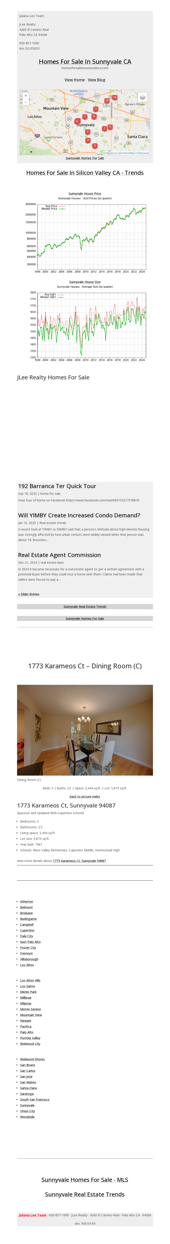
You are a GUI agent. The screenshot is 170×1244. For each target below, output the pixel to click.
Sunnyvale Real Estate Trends (85, 606)
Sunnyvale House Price (85, 193)
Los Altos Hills (30, 980)
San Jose (26, 1076)
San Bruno (27, 1065)
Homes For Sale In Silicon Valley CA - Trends (85, 173)
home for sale (50, 493)
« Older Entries (28, 594)
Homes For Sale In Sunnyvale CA (85, 61)
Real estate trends (52, 523)
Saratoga (27, 1094)
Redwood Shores (32, 1059)
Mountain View (31, 1015)
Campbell (26, 924)
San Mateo (28, 1082)
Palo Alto (26, 1032)
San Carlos (27, 1071)
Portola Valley (30, 1038)
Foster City (28, 947)
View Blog (96, 79)
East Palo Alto (30, 942)
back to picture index (85, 796)
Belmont (26, 907)
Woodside (27, 1117)
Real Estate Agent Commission (59, 555)
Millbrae (25, 998)
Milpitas (25, 1003)
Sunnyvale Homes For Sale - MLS (85, 1180)
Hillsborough (29, 959)
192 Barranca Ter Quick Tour (57, 486)
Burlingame (28, 919)
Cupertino (27, 930)
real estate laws (52, 562)
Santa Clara (28, 1088)
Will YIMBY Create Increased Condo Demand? (79, 515)
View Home (75, 79)
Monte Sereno (30, 1009)
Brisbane (26, 913)
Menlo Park (28, 992)
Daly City (26, 936)
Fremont (26, 953)
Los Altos (27, 965)
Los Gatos (27, 986)
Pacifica (25, 1026)
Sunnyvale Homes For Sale (85, 158)
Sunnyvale (27, 1105)
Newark (25, 1021)
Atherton (26, 901)
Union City (27, 1111)
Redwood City (30, 1044)
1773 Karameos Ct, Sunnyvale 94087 (79, 861)
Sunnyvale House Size (85, 282)
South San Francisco (35, 1099)
